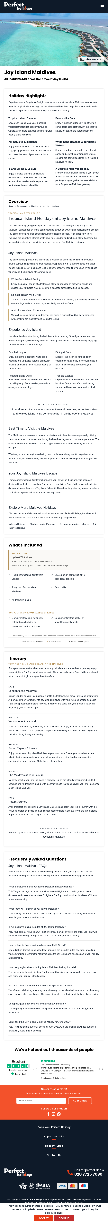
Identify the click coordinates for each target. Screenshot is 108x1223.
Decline (64, 1218)
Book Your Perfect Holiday (54, 1127)
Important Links (54, 1136)
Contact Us (54, 1155)
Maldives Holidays (17, 524)
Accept (43, 1218)
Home (10, 206)
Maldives (35, 206)
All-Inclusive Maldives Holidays (74, 524)
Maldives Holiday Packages (43, 524)
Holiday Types (54, 1146)
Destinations (22, 206)
